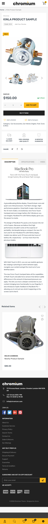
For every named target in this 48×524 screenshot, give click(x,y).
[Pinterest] (20, 412)
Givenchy (6, 16)
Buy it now (24, 113)
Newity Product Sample (14, 359)
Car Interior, (27, 124)
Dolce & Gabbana (11, 356)
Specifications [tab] (27, 162)
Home (2, 10)
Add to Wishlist (11, 120)
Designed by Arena (33, 501)
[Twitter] (12, 149)
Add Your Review (20, 24)
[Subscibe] (43, 480)
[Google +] (15, 412)
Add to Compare (33, 120)
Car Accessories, (17, 124)
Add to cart (31, 105)
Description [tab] (9, 162)
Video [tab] (42, 162)
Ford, (38, 124)
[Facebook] (17, 149)
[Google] (22, 149)
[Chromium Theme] (24, 3)
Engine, (34, 124)
